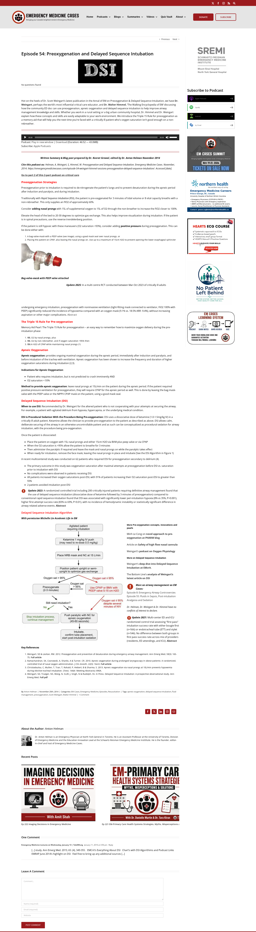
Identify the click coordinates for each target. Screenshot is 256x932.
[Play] (25, 137)
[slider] (173, 137)
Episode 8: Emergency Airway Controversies (151, 592)
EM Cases (75, 691)
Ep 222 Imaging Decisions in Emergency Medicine (46, 824)
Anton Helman (30, 691)
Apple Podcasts (42, 146)
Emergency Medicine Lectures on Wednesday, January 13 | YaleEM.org (52, 845)
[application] (100, 137)
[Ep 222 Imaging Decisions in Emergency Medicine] (58, 766)
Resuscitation (114, 691)
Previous (165, 39)
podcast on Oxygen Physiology (157, 551)
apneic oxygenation (136, 691)
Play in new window (42, 142)
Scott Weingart (55, 694)
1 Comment (84, 694)
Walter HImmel (69, 694)
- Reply (110, 845)
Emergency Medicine (89, 691)
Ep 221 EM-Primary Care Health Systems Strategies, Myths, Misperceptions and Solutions (147, 824)
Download (61, 142)
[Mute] (167, 137)
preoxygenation (41, 694)
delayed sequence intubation (158, 691)
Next (175, 39)
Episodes (103, 691)
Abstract (72, 314)
